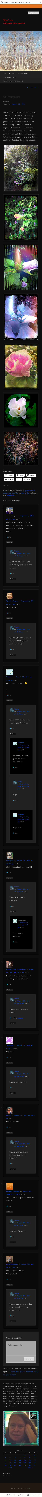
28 (20, 1465)
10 (34, 1458)
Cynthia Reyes (12, 601)
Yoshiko (9, 677)
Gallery (6, 101)
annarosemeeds (12, 1264)
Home (5, 73)
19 (10, 1463)
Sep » (30, 1467)
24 (34, 1463)
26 (10, 1465)
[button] (21, 1428)
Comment (29, 1359)
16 (30, 1460)
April (8, 1115)
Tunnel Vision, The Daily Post (13, 81)
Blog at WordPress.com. (21, 1488)
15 (25, 1460)
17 (34, 1460)
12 (10, 1460)
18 (5, 1463)
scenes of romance (10, 493)
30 (30, 1465)
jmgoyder (9, 1045)
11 (5, 1460)
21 (20, 1463)
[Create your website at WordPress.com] (21, 2)
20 (15, 1463)
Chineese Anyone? (23, 73)
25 (5, 1465)
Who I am (8, 20)
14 (20, 1460)
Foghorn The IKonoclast (16, 969)
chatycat (9, 860)
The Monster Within (10, 77)
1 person (20, 1018)
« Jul (10, 1467)
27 (15, 1465)
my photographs (26, 492)
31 (34, 1465)
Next (37, 87)
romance (6, 492)
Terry (16, 551)
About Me (12, 73)
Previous (29, 87)
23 (30, 1463)
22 (25, 1463)
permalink (11, 495)
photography (30, 490)
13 (15, 1460)
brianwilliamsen (13, 1191)
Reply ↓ (9, 542)
